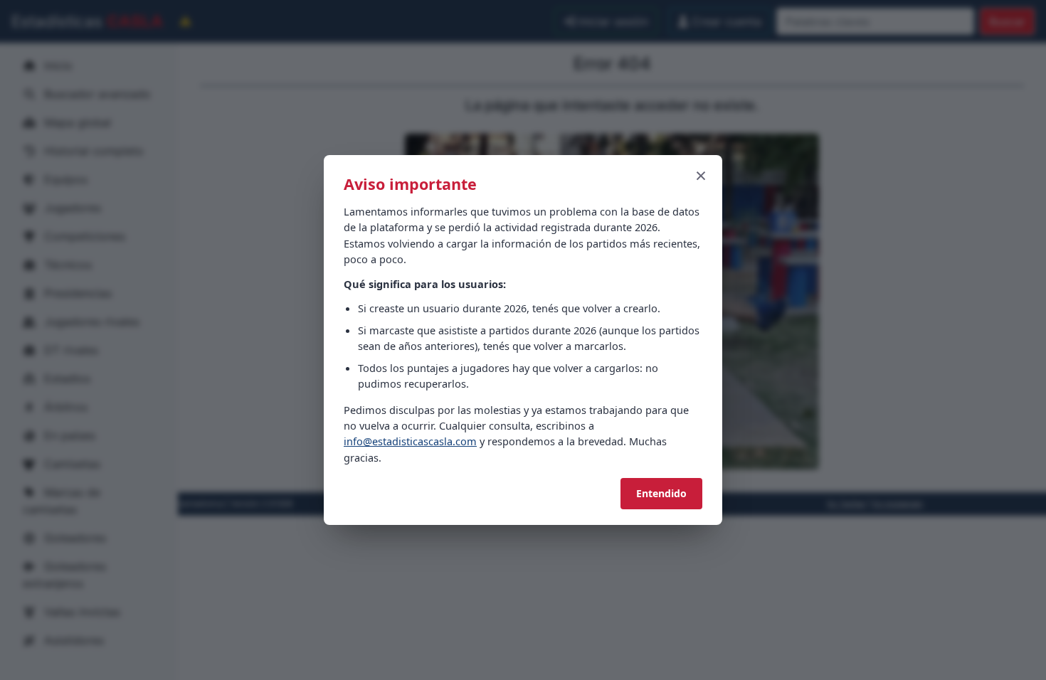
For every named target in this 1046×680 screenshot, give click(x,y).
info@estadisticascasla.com (410, 441)
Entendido (661, 493)
